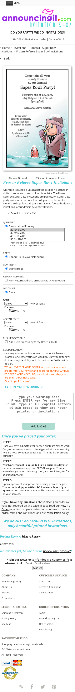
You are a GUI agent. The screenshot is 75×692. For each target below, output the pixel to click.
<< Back (5, 58)
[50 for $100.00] (37, 239)
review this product (57, 551)
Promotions (8, 598)
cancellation (54, 513)
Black (11, 292)
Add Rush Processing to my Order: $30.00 (32, 342)
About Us (7, 587)
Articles (6, 592)
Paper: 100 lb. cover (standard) (26, 257)
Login (42, 613)
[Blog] (20, 686)
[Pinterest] (54, 686)
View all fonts (37, 303)
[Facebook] (31, 686)
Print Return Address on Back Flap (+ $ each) (36, 280)
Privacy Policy (9, 618)
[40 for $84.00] (37, 236)
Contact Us (45, 581)
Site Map (6, 624)
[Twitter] (43, 686)
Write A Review (31, 536)
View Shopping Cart (50, 618)
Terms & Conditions (50, 587)
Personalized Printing (21, 226)
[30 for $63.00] (37, 233)
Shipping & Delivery (12, 613)
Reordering (45, 629)
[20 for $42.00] (37, 229)
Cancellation (46, 592)
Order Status (46, 624)
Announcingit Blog (11, 581)
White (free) (15, 268)
